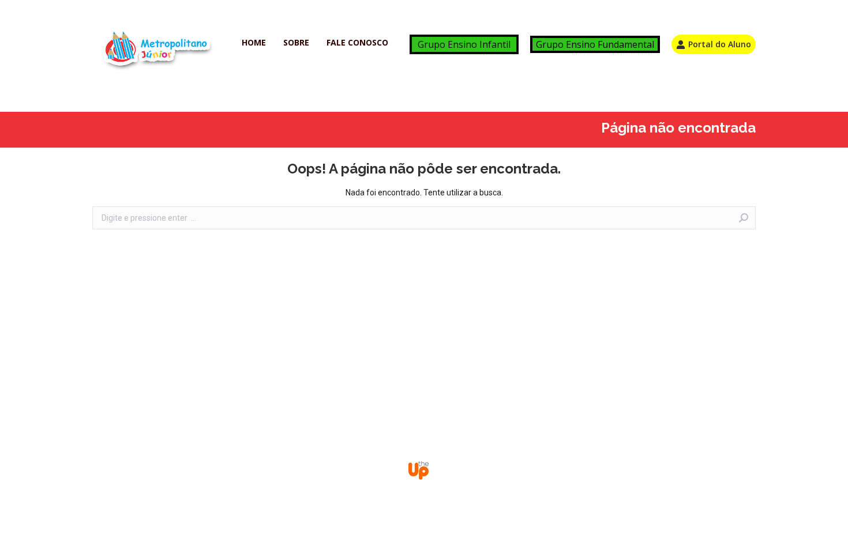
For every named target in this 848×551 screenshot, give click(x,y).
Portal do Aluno (719, 44)
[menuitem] (254, 43)
